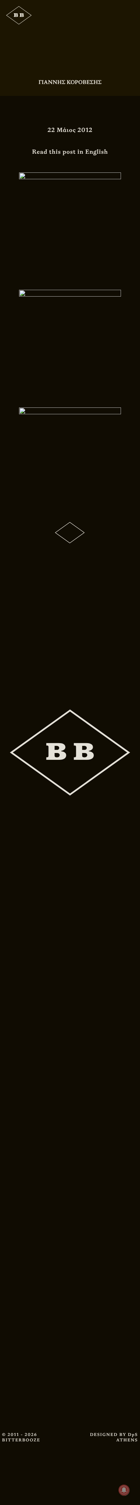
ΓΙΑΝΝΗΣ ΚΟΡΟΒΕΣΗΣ (70, 82)
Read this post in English (70, 152)
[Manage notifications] (124, 1490)
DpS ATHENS (127, 1437)
